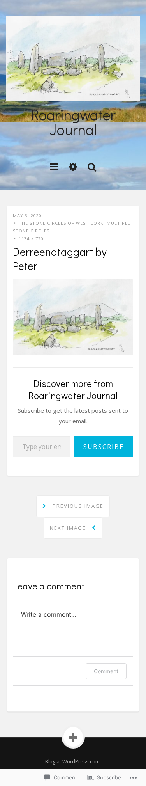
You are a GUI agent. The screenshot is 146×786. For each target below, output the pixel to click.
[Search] (92, 166)
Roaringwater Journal (73, 122)
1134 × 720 (31, 238)
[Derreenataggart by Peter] (73, 316)
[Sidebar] (73, 166)
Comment (106, 671)
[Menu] (54, 166)
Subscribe (103, 446)
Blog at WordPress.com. (73, 761)
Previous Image (77, 505)
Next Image (69, 527)
